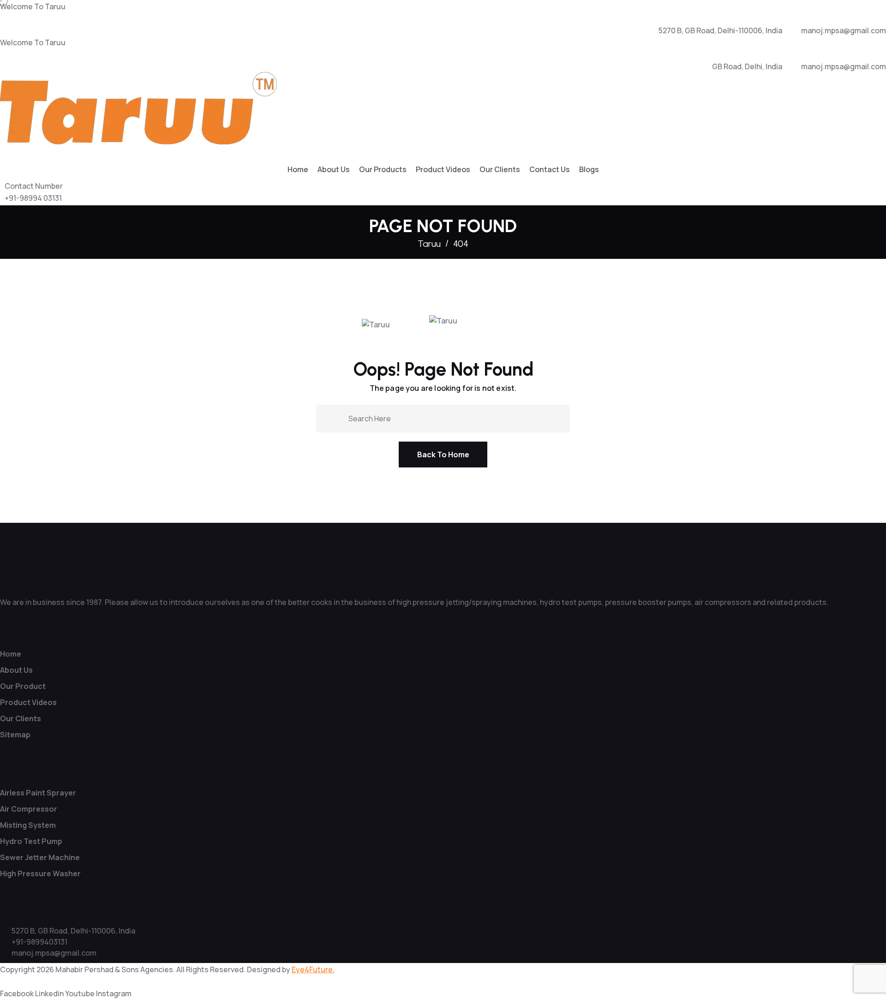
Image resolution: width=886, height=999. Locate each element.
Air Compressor (28, 809)
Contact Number (34, 186)
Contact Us (549, 169)
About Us (333, 169)
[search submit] (334, 417)
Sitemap (15, 735)
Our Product (23, 686)
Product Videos (443, 169)
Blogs (589, 169)
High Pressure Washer (40, 873)
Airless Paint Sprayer (38, 793)
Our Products (383, 169)
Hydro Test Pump (31, 841)
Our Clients (499, 169)
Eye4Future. (313, 969)
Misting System (28, 825)
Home (297, 169)
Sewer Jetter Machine (40, 857)
